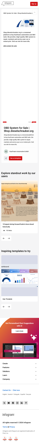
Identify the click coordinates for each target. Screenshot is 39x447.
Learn (5, 375)
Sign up (34, 4)
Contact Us (7, 390)
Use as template (15, 158)
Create (5, 363)
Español (22, 394)
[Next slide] (9, 238)
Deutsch (10, 394)
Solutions (6, 371)
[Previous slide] (4, 238)
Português (17, 394)
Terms (5, 427)
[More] (34, 12)
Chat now (16, 390)
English (5, 394)
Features (6, 367)
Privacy (12, 427)
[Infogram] (7, 4)
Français (28, 394)
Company (6, 379)
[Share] (6, 158)
